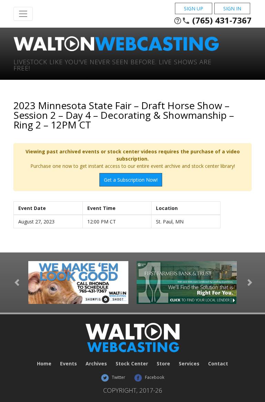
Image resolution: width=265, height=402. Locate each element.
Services (189, 363)
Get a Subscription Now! (131, 179)
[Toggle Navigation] (23, 14)
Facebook (154, 377)
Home (44, 363)
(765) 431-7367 (213, 20)
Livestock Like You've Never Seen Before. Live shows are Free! (112, 64)
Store (163, 363)
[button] (16, 282)
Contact (218, 363)
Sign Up (193, 8)
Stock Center (132, 363)
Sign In (232, 8)
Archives (96, 363)
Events (68, 363)
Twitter (118, 377)
